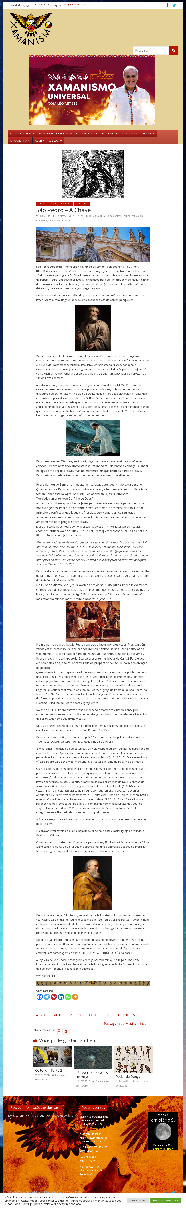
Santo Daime (82, 203)
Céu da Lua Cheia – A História (92, 1075)
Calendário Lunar (163, 1148)
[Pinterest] (54, 997)
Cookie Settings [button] (137, 1200)
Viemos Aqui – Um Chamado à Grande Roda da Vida (91, 1170)
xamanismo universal (59, 220)
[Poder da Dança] (133, 1049)
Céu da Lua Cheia (47, 203)
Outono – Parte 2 (48, 1070)
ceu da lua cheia (97, 215)
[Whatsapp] (68, 997)
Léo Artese (65, 203)
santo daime (138, 215)
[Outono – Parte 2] (52, 1049)
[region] (93, 90)
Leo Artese (60, 215)
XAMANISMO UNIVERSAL (54, 133)
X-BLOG (54, 140)
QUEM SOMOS (22, 133)
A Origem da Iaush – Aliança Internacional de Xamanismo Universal (94, 1137)
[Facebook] (40, 997)
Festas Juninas (114, 215)
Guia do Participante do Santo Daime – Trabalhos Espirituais (85, 1014)
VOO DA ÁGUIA (85, 133)
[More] (75, 997)
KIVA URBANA (18, 140)
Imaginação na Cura (74, 5)
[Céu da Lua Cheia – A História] (93, 1049)
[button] (93, 90)
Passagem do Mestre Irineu (127, 1023)
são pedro (41, 220)
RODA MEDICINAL (113, 133)
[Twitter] (47, 997)
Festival (126, 215)
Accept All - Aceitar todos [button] (166, 1200)
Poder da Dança (128, 1076)
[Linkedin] (61, 997)
